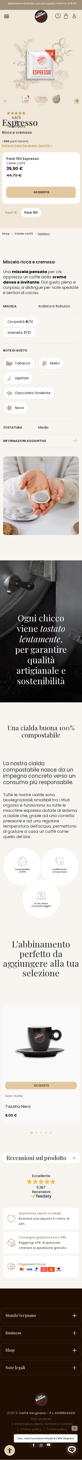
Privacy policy (31, 1429)
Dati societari (41, 1419)
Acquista (41, 192)
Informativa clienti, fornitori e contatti (44, 1424)
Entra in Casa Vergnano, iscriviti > (27, 145)
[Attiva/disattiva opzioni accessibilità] (9, 1450)
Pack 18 (11, 212)
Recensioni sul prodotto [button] (36, 1158)
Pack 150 (31, 212)
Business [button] (13, 1332)
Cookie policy (57, 1429)
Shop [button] (10, 1350)
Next (76, 101)
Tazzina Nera (17, 1106)
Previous (5, 101)
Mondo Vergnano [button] (20, 1315)
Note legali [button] (15, 1367)
